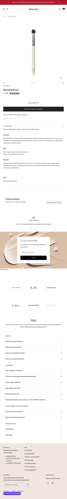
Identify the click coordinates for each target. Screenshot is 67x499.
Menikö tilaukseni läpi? (12, 394)
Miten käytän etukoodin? (13, 388)
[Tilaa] (27, 484)
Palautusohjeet (29, 460)
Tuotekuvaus (7, 126)
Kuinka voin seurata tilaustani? (14, 359)
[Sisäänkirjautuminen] (59, 9)
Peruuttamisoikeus (30, 463)
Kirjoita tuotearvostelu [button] (54, 202)
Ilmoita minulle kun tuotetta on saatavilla (15, 115)
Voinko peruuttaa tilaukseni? (14, 411)
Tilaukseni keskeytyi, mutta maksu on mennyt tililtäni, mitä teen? (25, 400)
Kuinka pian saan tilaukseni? (14, 341)
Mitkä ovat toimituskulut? (13, 347)
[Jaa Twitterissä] (12, 118)
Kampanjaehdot (29, 453)
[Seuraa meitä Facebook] (48, 483)
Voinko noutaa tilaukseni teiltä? (15, 353)
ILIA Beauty (6, 85)
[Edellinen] (4, 82)
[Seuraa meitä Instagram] (52, 483)
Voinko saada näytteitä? (12, 382)
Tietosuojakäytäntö (30, 470)
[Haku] (7, 9)
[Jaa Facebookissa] (7, 118)
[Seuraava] (63, 82)
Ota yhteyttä (28, 450)
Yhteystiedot (9, 429)
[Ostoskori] (63, 9)
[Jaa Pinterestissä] (9, 118)
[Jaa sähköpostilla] (14, 118)
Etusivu (5, 16)
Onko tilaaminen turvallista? (14, 370)
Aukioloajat (8, 435)
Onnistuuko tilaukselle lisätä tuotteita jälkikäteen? (20, 376)
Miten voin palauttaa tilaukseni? (15, 417)
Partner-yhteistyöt (30, 467)
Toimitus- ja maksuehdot (32, 457)
